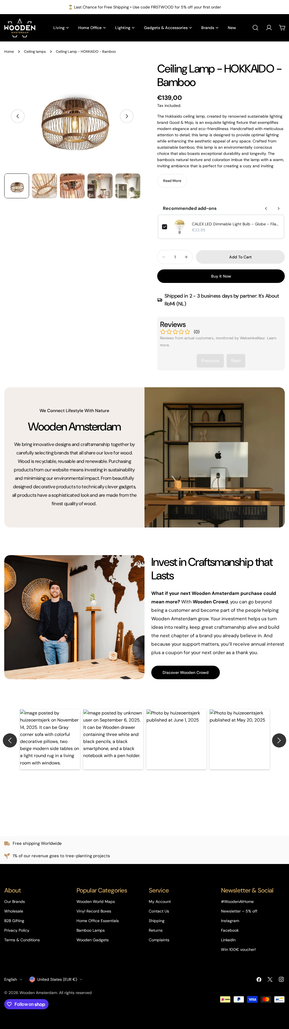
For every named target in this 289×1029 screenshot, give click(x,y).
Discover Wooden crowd (186, 672)
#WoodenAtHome (237, 901)
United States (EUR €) (57, 979)
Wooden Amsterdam (38, 992)
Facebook (230, 930)
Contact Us (159, 911)
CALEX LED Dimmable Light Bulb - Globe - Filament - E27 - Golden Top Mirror (236, 224)
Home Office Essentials (97, 920)
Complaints (159, 939)
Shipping (157, 920)
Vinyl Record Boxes (93, 911)
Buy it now (221, 276)
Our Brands (14, 901)
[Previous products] (266, 208)
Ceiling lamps (35, 51)
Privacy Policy (16, 930)
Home (9, 51)
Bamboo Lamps (90, 930)
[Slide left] (18, 116)
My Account (160, 901)
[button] (50, 739)
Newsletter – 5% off (239, 911)
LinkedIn (228, 939)
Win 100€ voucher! (238, 949)
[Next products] (278, 208)
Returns (156, 930)
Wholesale (13, 911)
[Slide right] (126, 116)
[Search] (255, 27)
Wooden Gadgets (92, 939)
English (10, 979)
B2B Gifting (14, 920)
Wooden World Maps (95, 901)
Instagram (230, 920)
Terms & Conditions (22, 939)
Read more (172, 181)
